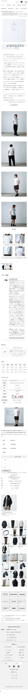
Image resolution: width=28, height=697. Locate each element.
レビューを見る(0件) (14, 485)
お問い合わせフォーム (11, 640)
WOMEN (9, 5)
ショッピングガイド (21, 647)
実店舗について (14, 672)
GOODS (24, 5)
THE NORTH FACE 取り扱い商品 (16, 338)
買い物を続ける (14, 478)
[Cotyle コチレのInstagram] (9, 666)
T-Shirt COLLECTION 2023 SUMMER (12, 618)
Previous (3, 34)
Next (24, 34)
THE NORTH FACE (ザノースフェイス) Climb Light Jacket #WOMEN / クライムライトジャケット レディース (9, 513)
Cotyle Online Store (9, 686)
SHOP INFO (11, 8)
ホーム (2, 615)
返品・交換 (21, 655)
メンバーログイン (8, 650)
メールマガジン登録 (8, 655)
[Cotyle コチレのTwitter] (18, 666)
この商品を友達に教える (14, 483)
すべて (2, 5)
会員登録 (8, 652)
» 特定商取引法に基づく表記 (14, 477)
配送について (21, 652)
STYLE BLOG (24, 8)
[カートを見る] (21, 2)
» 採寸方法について (14, 475)
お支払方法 (21, 650)
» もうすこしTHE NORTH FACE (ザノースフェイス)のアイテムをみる (14, 473)
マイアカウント (8, 657)
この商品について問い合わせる (15, 481)
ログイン (17, 2)
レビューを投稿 (14, 488)
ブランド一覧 (14, 675)
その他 (21, 657)
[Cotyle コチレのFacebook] (14, 666)
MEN (14, 5)
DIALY (17, 8)
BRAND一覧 (4, 8)
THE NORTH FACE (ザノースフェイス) (11, 11)
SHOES (19, 5)
